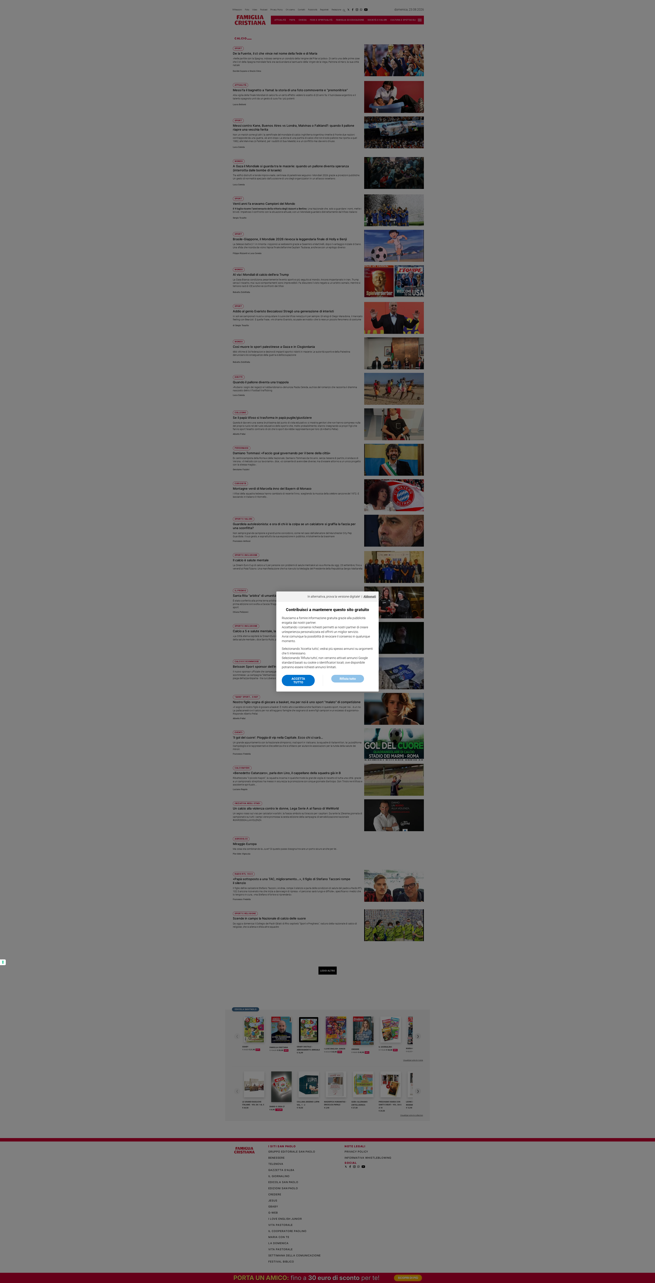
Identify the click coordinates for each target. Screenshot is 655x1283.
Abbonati (369, 596)
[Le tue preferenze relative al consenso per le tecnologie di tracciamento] (3, 962)
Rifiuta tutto (348, 678)
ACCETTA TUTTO (298, 680)
